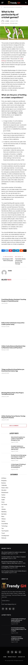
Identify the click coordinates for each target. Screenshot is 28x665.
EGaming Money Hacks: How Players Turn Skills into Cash (12, 393)
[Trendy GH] (14, 2)
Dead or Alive (4, 487)
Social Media (4, 523)
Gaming (3, 497)
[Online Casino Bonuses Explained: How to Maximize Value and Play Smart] (14, 336)
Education (3, 490)
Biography (4, 480)
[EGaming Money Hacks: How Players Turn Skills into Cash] (14, 383)
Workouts (3, 538)
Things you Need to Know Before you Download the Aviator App (12, 370)
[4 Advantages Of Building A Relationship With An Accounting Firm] (5, 466)
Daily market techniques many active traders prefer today (12, 323)
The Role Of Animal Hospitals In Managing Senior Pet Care (17, 638)
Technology (4, 526)
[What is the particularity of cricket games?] (14, 33)
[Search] (26, 2)
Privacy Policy (12, 656)
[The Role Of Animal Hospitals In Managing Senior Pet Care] (5, 639)
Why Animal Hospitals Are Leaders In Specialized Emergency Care (18, 438)
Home (2, 502)
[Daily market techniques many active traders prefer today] (14, 313)
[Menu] (2, 2)
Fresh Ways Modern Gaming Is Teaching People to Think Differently (13, 300)
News (2, 516)
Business (3, 483)
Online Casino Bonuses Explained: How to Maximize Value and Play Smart (13, 347)
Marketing (3, 511)
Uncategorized (5, 535)
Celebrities (4, 485)
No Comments (6, 23)
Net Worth (3, 514)
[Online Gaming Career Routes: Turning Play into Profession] (14, 406)
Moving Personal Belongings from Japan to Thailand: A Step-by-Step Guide (18, 457)
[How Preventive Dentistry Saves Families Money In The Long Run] (5, 630)
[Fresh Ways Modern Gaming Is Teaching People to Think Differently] (14, 290)
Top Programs (5, 530)
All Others (3, 478)
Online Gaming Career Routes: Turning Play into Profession (13, 417)
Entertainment (4, 492)
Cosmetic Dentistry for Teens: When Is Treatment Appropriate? (18, 448)
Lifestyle (3, 509)
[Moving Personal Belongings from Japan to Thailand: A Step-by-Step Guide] (5, 457)
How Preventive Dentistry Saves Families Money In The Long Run (18, 629)
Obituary (3, 518)
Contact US (21, 656)
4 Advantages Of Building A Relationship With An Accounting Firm (18, 466)
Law (2, 506)
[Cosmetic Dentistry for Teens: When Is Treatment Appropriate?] (5, 448)
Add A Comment (14, 425)
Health (3, 499)
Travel (3, 533)
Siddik (7, 21)
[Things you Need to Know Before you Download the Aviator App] (14, 359)
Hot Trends (4, 504)
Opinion (3, 521)
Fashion (3, 495)
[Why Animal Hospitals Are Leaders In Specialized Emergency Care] (5, 439)
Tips (2, 528)
